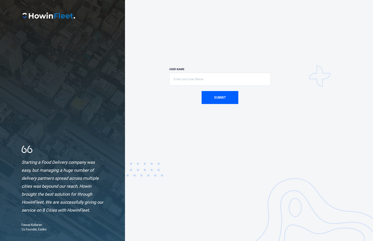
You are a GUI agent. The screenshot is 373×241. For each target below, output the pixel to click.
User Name (176, 69)
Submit (220, 97)
